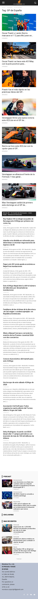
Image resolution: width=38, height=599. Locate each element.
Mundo (15, 547)
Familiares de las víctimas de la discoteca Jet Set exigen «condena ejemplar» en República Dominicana (19, 311)
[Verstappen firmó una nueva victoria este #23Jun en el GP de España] (19, 107)
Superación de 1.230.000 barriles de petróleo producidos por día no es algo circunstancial (24, 529)
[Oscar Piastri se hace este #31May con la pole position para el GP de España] (19, 50)
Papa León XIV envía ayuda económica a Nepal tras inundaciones (19, 265)
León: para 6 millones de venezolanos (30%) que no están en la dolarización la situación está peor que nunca (24, 506)
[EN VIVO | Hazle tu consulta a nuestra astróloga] (7, 495)
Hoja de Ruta (16, 501)
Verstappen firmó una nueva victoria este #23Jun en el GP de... (18, 119)
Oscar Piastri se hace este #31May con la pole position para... (18, 62)
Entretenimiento (17, 480)
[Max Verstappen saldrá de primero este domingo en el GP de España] (19, 191)
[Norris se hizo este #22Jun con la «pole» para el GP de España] (19, 135)
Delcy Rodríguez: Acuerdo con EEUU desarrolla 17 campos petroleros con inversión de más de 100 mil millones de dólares (18, 435)
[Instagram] (27, 594)
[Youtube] (34, 594)
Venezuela (16, 524)
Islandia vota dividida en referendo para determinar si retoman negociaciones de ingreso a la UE (19, 242)
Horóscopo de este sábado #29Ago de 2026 (18, 383)
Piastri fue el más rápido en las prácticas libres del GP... (16, 90)
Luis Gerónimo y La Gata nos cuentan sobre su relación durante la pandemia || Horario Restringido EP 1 (24, 484)
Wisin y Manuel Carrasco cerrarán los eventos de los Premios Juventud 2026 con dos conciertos (18, 335)
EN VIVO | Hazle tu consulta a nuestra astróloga (23, 495)
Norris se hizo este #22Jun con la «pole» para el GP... (17, 147)
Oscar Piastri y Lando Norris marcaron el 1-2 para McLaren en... (17, 34)
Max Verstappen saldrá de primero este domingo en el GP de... (17, 203)
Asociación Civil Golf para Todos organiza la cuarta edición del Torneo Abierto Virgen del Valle (18, 408)
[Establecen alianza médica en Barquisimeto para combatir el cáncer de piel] (7, 540)
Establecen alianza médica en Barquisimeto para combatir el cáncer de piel (24, 540)
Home (3, 7)
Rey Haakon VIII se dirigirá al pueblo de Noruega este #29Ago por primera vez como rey (18, 221)
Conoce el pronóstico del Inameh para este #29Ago (18, 360)
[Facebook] (24, 594)
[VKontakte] (31, 594)
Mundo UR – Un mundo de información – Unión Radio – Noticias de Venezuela (17, 213)
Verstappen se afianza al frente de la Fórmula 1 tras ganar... (18, 175)
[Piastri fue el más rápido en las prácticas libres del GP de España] (19, 78)
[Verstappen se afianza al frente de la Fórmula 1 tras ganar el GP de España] (19, 163)
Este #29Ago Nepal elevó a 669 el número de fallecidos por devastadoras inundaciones (19, 288)
